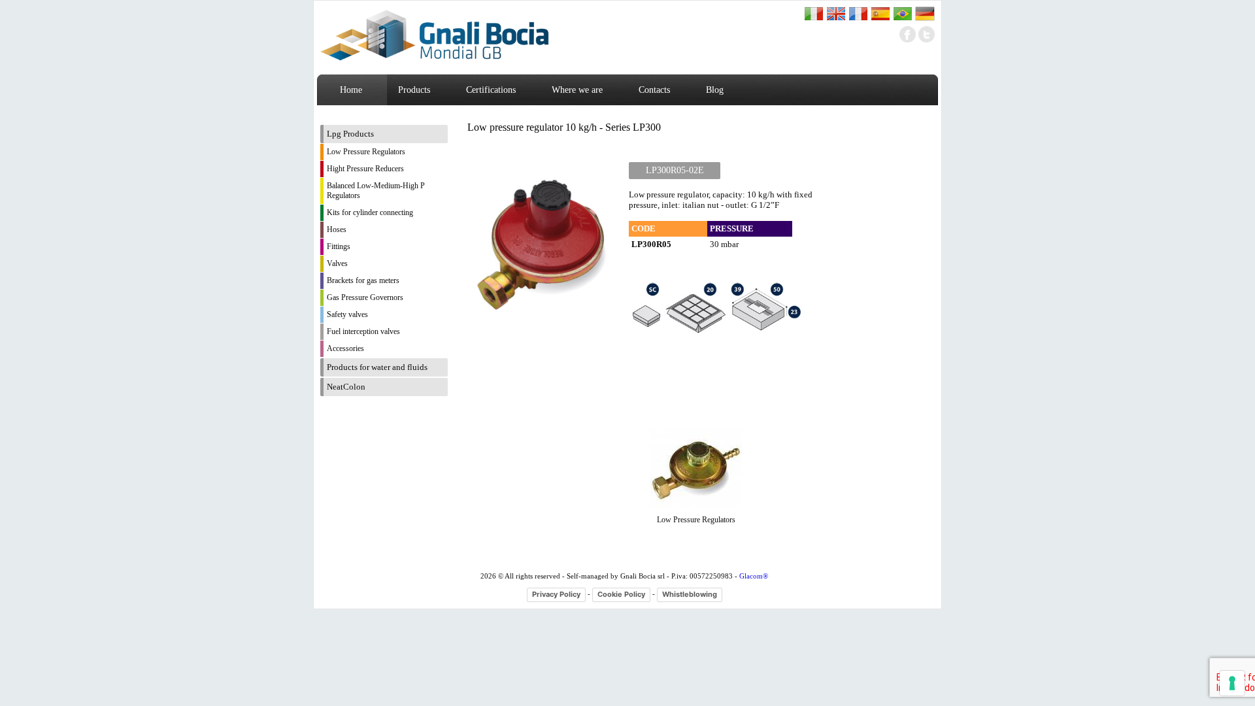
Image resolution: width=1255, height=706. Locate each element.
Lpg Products (350, 134)
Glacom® (753, 576)
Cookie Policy (621, 594)
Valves (337, 263)
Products (414, 90)
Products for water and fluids (377, 367)
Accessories (345, 348)
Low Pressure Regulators (366, 151)
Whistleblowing (689, 594)
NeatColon (346, 387)
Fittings (338, 246)
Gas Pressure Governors (365, 297)
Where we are (577, 90)
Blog (715, 90)
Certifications (491, 90)
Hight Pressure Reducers (365, 168)
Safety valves (347, 314)
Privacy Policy (556, 594)
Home (351, 90)
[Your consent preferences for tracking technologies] (1232, 683)
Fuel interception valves (363, 331)
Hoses (336, 229)
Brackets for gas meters (363, 280)
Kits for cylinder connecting (370, 212)
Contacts (654, 90)
